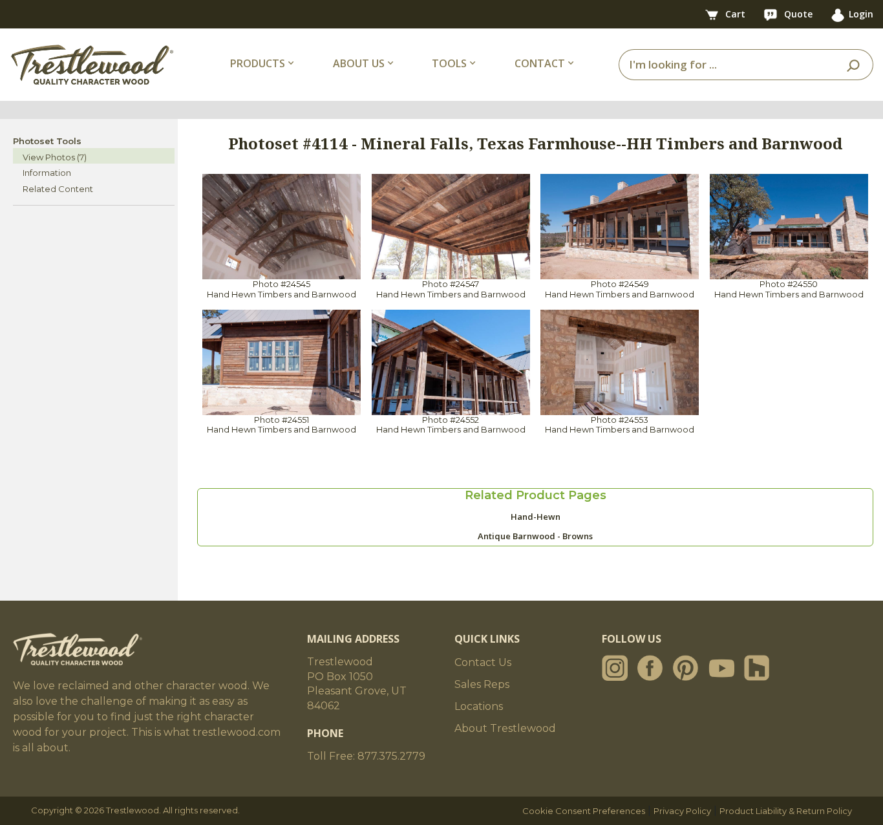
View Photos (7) (55, 157)
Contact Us (482, 662)
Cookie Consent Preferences (583, 811)
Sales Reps (481, 684)
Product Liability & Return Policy (785, 811)
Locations (478, 706)
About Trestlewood (505, 728)
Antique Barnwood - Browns (535, 536)
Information (47, 172)
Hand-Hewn (535, 516)
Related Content (58, 189)
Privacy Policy (682, 811)
